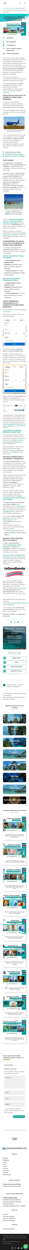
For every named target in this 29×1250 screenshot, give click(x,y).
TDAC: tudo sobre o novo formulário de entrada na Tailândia (14, 988)
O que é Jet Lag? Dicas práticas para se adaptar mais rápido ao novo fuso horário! (14, 963)
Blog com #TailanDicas (9, 1218)
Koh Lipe (5, 1168)
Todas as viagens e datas (10, 1197)
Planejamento (10, 50)
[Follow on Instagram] (11, 621)
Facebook (17, 603)
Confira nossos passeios (13, 53)
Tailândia (6, 92)
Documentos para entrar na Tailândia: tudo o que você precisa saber (14, 937)
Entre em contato (15, 450)
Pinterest (24, 603)
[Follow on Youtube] (18, 621)
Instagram (10, 603)
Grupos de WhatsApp (9, 1220)
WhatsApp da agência (9, 1216)
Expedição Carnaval (8, 1204)
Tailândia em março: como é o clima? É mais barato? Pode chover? (14, 1013)
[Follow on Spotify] (22, 1248)
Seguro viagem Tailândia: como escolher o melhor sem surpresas (14, 912)
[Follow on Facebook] (14, 621)
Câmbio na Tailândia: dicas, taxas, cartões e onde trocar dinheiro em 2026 (14, 861)
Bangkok (5, 1158)
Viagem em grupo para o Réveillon (12, 1201)
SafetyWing (6, 511)
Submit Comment (19, 1116)
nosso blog (22, 588)
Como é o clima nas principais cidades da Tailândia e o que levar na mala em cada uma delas (14, 1039)
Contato (5, 1214)
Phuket (5, 1166)
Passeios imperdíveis (14, 642)
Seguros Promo (7, 519)
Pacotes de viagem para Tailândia (12, 1184)
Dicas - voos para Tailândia (12, 8)
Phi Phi (5, 1162)
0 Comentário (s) (11, 45)
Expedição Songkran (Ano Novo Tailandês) (14, 1206)
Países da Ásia (7, 1174)
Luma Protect (20, 506)
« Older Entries (7, 1046)
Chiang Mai (6, 1160)
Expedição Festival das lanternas (11, 1199)
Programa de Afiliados (9, 1229)
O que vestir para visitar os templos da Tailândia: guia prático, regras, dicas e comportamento (14, 836)
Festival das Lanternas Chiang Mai (12, 1186)
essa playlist (15, 530)
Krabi (4, 1164)
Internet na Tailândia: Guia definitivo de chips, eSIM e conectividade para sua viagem (14, 887)
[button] (14, 579)
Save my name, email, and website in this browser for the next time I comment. (14, 1110)
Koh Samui (6, 1170)
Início (4, 8)
